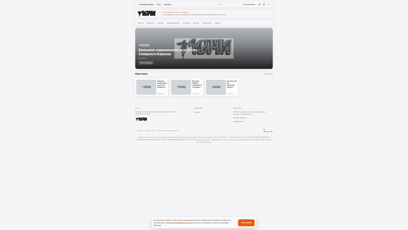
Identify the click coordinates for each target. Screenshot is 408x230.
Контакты (167, 4)
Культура (196, 23)
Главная (197, 112)
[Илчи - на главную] (146, 13)
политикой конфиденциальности (179, 223)
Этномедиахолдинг (146, 4)
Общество (150, 23)
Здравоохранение (173, 23)
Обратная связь (150, 130)
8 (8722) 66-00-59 (239, 118)
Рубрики (218, 23)
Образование (207, 23)
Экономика (186, 23)
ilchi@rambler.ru (238, 121)
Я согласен (246, 223)
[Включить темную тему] (259, 4)
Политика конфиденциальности (168, 130)
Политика (160, 23)
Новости (141, 23)
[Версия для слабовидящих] (264, 4)
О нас (159, 4)
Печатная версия (249, 4)
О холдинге (139, 130)
